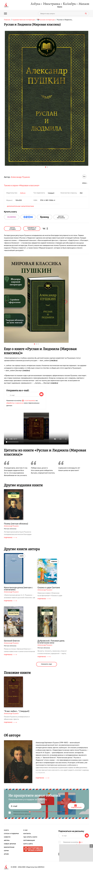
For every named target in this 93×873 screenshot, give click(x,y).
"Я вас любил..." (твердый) (16, 711)
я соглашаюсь (30, 400)
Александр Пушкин (20, 177)
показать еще (46, 664)
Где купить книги (30, 837)
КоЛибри (69, 4)
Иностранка (51, 4)
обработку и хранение (15, 403)
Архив (6, 854)
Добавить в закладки (31, 228)
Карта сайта (28, 844)
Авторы (7, 840)
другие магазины (61, 217)
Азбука (35, 4)
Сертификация (29, 840)
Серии (6, 850)
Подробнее (8, 537)
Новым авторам (10, 844)
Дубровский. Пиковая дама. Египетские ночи (51, 642)
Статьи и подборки (11, 833)
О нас (25, 830)
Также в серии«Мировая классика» (21, 185)
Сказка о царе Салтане (49, 588)
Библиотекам (9, 847)
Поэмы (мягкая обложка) (16, 524)
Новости (7, 837)
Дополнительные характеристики (20, 206)
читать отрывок (12, 228)
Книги (59, 7)
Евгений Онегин (12, 641)
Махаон (83, 4)
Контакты (27, 833)
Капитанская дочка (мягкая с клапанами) (18, 589)
